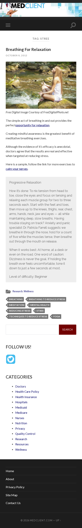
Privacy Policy (15, 487)
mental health (39, 305)
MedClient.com (41, 520)
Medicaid (21, 407)
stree (40, 310)
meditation (16, 305)
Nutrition (21, 423)
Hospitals (21, 402)
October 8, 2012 (16, 55)
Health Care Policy (27, 391)
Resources (22, 444)
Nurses (19, 418)
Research (18, 291)
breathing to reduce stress (47, 299)
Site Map (12, 495)
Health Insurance (26, 397)
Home (10, 471)
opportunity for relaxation (32, 125)
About (10, 479)
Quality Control (25, 433)
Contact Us (13, 503)
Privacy (20, 428)
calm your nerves (17, 169)
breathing (16, 299)
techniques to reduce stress (28, 316)
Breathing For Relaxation (28, 49)
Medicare (21, 412)
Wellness (29, 291)
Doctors (20, 386)
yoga (56, 316)
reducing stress (19, 310)
